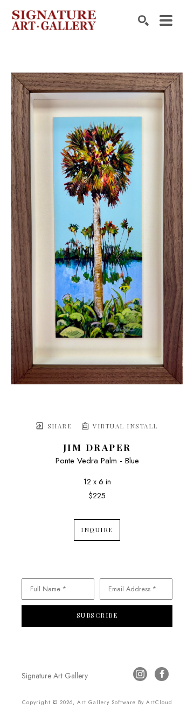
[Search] (143, 20)
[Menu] (166, 20)
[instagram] (140, 674)
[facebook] (162, 674)
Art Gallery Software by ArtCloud (124, 702)
